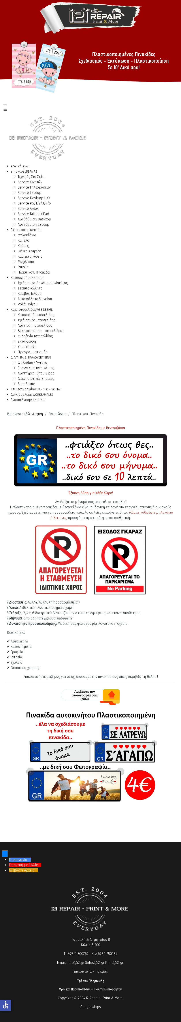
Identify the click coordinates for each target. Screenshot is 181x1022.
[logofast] (90, 17)
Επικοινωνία (82, 971)
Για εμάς (101, 971)
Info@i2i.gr (75, 962)
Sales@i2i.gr (94, 962)
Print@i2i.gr (114, 962)
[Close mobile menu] (5, 110)
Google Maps (90, 1007)
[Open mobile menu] (5, 104)
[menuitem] (20, 166)
